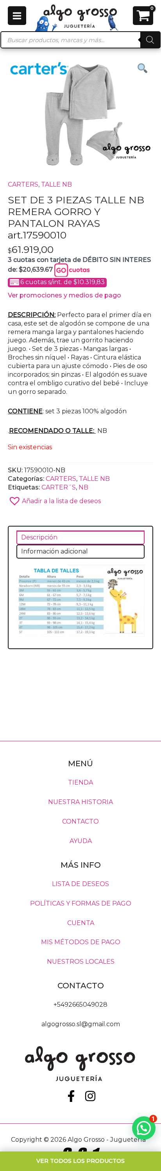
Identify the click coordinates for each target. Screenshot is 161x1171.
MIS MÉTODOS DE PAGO (80, 942)
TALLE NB (56, 184)
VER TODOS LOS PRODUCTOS (80, 1160)
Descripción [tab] (39, 537)
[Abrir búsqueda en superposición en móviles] (80, 40)
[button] (80, 498)
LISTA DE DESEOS (80, 883)
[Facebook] (71, 1096)
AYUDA (81, 841)
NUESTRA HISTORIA (80, 802)
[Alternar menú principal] (17, 15)
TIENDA (80, 782)
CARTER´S (58, 487)
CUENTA (80, 922)
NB (83, 487)
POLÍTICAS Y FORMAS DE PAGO (80, 903)
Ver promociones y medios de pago (64, 295)
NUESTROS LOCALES (80, 961)
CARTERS (23, 184)
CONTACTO (80, 821)
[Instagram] (90, 1096)
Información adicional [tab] (54, 551)
